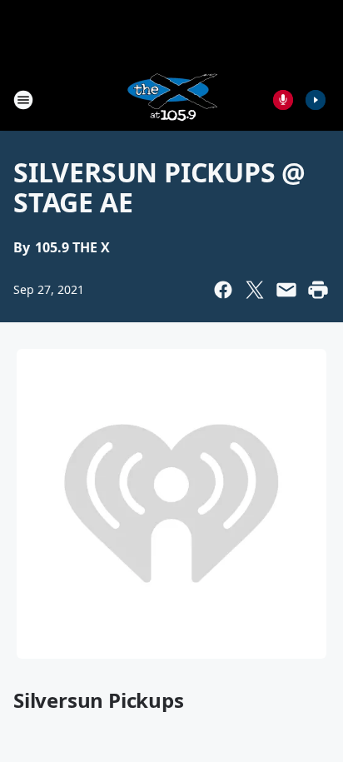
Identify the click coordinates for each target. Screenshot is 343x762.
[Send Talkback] (283, 100)
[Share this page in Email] (286, 289)
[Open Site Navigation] (23, 100)
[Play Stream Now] (316, 100)
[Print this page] (318, 289)
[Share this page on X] (254, 289)
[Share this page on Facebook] (223, 289)
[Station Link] (171, 99)
